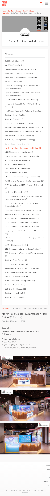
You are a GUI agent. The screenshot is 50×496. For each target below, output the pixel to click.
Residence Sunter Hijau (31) (15, 115)
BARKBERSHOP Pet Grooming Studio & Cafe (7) (22, 268)
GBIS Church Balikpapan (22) (15, 289)
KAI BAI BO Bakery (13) (13, 82)
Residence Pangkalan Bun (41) (16, 285)
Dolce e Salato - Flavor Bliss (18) (17, 144)
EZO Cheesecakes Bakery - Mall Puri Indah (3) (22, 218)
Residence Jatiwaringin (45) (15, 293)
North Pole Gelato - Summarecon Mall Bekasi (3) (23, 148)
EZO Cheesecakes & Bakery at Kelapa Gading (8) (23, 249)
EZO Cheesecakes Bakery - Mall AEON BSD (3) (22, 227)
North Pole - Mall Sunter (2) (15, 164)
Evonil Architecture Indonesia (26, 41)
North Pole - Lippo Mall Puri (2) (16, 192)
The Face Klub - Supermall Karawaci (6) (19, 136)
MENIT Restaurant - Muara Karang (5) (19, 152)
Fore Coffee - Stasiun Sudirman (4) (17, 169)
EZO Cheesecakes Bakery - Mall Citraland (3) (21, 223)
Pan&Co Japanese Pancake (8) (16, 173)
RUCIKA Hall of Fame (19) (14, 61)
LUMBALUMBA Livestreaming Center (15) (20, 69)
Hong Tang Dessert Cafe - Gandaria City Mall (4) (23, 210)
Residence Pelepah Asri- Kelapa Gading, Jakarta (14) (24, 127)
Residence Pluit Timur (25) (15, 297)
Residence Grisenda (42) (14, 119)
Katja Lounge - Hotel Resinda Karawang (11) (21, 77)
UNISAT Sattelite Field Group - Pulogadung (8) (22, 156)
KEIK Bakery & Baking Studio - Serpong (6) (20, 140)
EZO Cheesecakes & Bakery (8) (16, 264)
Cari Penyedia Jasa (14, 11)
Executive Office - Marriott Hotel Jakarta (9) (21, 100)
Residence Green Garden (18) (16, 260)
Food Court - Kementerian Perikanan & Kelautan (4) (24, 111)
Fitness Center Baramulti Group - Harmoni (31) (22, 177)
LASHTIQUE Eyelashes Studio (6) (17, 245)
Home (4, 11)
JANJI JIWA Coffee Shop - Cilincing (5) (19, 73)
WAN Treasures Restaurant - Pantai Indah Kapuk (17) (24, 181)
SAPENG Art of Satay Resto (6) (16, 277)
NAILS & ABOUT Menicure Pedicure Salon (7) (21, 272)
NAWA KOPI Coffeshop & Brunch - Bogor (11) (22, 214)
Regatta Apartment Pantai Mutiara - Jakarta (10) (23, 131)
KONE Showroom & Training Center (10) (20, 281)
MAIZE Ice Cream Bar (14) (14, 65)
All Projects (9, 54)
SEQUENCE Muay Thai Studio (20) (17, 160)
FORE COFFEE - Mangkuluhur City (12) (19, 123)
